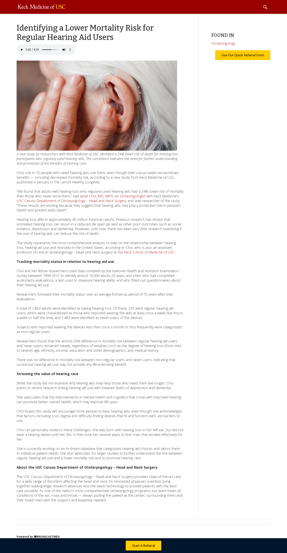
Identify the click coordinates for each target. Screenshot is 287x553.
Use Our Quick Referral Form (242, 55)
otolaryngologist (132, 196)
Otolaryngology (223, 43)
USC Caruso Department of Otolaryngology (51, 200)
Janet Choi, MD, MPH (96, 196)
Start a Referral (143, 545)
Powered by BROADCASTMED (38, 536)
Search (265, 7)
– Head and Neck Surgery (106, 200)
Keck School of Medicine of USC (149, 252)
